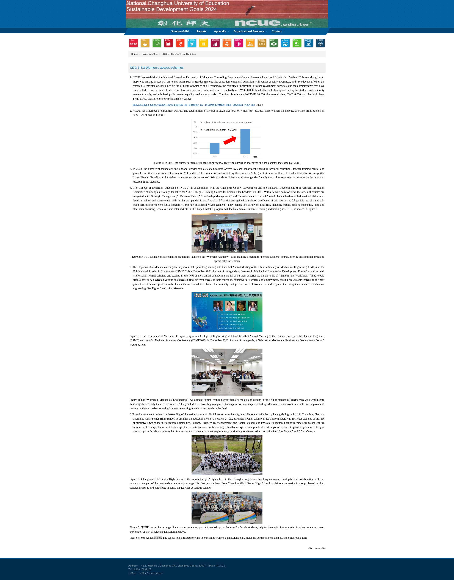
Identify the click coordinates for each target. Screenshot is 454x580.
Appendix (220, 31)
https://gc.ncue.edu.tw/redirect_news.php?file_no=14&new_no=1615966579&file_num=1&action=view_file (194, 104)
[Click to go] (133, 43)
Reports (201, 31)
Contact (277, 31)
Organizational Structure (249, 31)
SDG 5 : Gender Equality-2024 (179, 54)
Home (134, 54)
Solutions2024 (180, 31)
